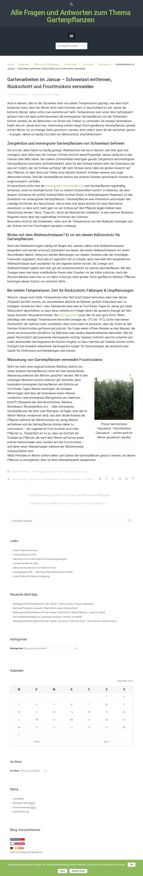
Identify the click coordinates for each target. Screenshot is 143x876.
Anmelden (18, 798)
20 (71, 719)
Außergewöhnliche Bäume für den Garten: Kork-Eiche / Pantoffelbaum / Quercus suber (59, 612)
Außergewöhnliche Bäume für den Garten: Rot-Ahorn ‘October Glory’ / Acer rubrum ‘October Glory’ (65, 621)
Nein (62, 871)
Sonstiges (87, 64)
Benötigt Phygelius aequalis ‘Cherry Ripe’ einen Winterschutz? (45, 608)
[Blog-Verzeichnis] (17, 843)
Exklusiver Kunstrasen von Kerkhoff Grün (34, 567)
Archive (14, 770)
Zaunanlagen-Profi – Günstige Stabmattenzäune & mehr (43, 572)
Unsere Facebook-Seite (25, 563)
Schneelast (88, 479)
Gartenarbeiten (50, 479)
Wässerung (105, 64)
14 (89, 712)
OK (131, 864)
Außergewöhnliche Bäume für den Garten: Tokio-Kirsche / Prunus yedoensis (53, 603)
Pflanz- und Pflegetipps (46, 64)
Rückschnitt (70, 64)
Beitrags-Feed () (24, 803)
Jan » (106, 741)
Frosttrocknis (34, 479)
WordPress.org (21, 811)
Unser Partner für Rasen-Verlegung (31, 576)
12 (54, 712)
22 (106, 719)
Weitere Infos (78, 871)
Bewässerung (18, 479)
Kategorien (16, 648)
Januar (63, 479)
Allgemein (23, 64)
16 (124, 712)
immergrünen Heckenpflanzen (64, 186)
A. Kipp (55, 94)
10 (19, 712)
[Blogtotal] (17, 848)
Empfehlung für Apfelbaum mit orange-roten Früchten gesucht (67, 503)
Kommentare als (24, 807)
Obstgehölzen (68, 315)
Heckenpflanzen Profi (24, 554)
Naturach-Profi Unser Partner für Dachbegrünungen (40, 559)
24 (19, 727)
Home (10, 64)
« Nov (36, 741)
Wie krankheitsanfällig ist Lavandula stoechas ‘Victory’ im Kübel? (47, 616)
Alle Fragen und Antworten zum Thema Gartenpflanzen (70, 16)
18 (36, 719)
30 (124, 727)
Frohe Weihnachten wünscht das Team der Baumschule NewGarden (70, 495)
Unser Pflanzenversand (25, 550)
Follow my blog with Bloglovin (26, 852)
